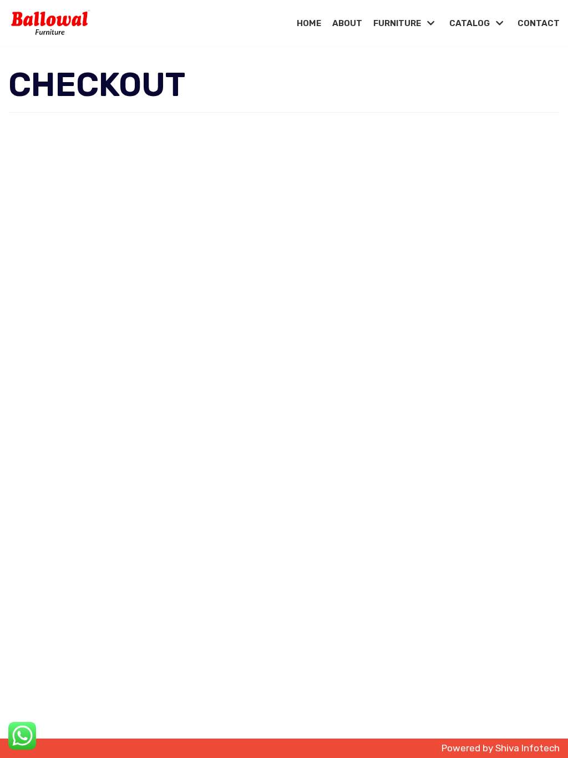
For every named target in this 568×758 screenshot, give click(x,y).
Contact (539, 23)
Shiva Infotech (527, 748)
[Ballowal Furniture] (50, 23)
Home (309, 23)
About (347, 23)
